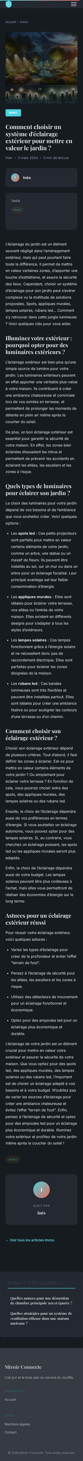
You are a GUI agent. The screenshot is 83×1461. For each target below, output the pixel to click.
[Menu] (73, 4)
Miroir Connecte (23, 1366)
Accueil (11, 22)
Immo (24, 22)
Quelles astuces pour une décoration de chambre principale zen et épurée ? (41, 1300)
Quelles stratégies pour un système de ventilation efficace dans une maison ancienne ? (41, 1318)
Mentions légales (17, 1424)
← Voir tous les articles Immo (30, 1240)
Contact (11, 1432)
